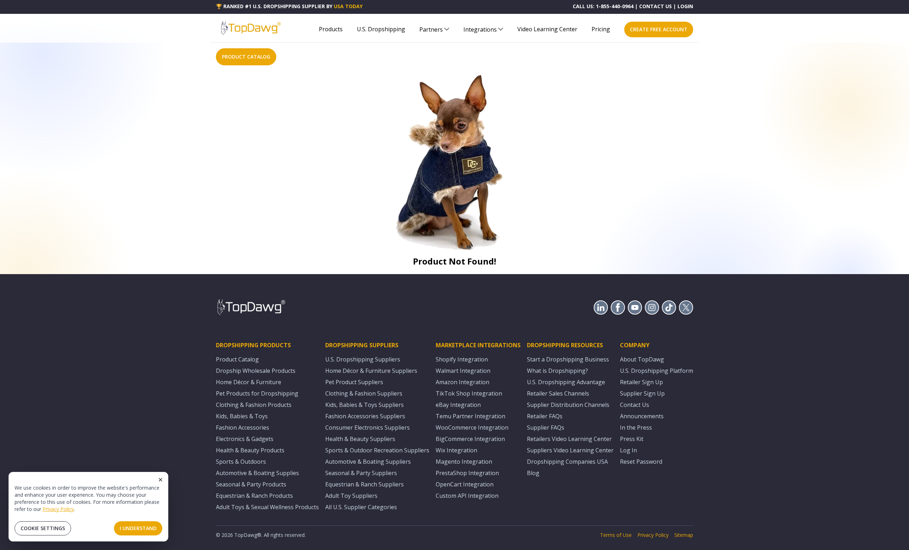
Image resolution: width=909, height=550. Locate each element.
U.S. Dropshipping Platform (656, 371)
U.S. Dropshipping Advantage (566, 382)
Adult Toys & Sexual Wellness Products (267, 507)
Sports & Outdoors (241, 461)
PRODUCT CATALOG (246, 56)
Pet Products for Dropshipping (257, 393)
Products (331, 29)
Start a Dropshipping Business (568, 359)
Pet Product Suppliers (354, 382)
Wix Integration (456, 450)
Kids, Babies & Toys (242, 416)
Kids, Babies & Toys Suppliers (364, 405)
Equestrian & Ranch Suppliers (364, 484)
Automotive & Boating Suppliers (368, 461)
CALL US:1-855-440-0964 (603, 6)
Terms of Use (616, 535)
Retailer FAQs (544, 416)
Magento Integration (464, 461)
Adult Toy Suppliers (351, 496)
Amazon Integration (462, 382)
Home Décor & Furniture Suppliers (371, 371)
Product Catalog (237, 359)
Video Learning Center (547, 29)
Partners (431, 29)
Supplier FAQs (545, 427)
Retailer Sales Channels (558, 393)
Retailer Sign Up (641, 382)
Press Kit (631, 439)
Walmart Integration (463, 371)
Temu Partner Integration (470, 416)
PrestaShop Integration (467, 473)
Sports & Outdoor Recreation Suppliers (377, 450)
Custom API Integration (467, 496)
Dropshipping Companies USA (567, 461)
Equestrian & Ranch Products (254, 496)
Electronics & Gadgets (244, 439)
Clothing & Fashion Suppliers (363, 393)
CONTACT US (655, 6)
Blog (533, 473)
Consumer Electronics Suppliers (367, 427)
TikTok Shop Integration (469, 393)
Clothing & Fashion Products (254, 405)
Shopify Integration (462, 359)
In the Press (636, 427)
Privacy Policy (58, 509)
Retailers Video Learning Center (569, 439)
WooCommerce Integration (472, 427)
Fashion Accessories (242, 427)
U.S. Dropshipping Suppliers (362, 359)
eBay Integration (458, 405)
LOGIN (685, 6)
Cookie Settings (43, 528)
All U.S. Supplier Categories (361, 507)
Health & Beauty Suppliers (360, 439)
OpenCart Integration (465, 484)
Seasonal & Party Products (251, 484)
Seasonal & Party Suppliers (361, 473)
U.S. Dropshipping (381, 29)
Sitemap (683, 535)
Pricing (601, 29)
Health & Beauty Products (250, 450)
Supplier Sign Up (642, 393)
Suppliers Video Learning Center (570, 450)
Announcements (642, 416)
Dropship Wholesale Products (255, 371)
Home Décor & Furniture (248, 382)
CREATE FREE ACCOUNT (658, 29)
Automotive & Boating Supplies (257, 473)
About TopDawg (642, 359)
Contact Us (634, 405)
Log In (628, 450)
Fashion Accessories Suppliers (365, 416)
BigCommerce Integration (470, 439)
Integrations (480, 29)
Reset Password (641, 461)
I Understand (138, 528)
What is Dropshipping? (557, 371)
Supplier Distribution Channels (568, 405)
